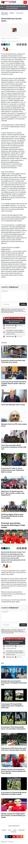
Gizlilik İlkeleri (21, 830)
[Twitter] (4, 44)
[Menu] (25, 2)
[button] (20, 44)
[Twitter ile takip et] (10, 836)
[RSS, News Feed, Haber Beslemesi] (21, 836)
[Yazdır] (18, 44)
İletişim (15, 830)
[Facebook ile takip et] (6, 836)
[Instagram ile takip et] (18, 836)
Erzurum (12, 13)
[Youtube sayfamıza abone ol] (14, 836)
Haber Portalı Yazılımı (9, 841)
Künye (9, 830)
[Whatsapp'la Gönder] (9, 44)
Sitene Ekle (13, 832)
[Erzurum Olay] (8, 2)
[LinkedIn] (7, 44)
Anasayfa (5, 13)
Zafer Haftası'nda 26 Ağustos (14, 7)
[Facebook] (2, 44)
